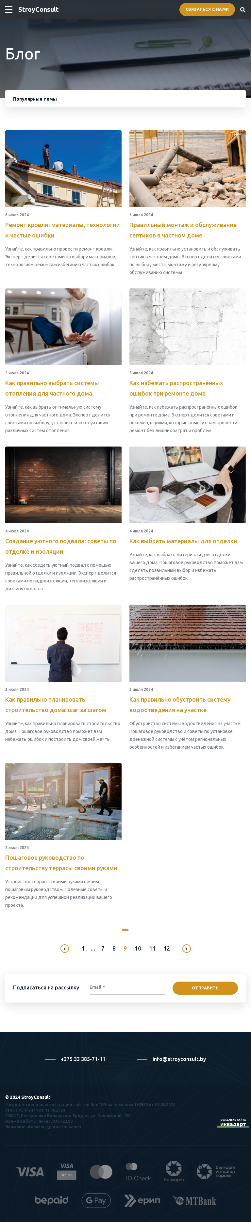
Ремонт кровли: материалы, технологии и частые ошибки (62, 229)
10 (138, 948)
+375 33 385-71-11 (83, 1059)
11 (152, 948)
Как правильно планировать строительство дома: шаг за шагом (55, 704)
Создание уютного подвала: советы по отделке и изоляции (60, 546)
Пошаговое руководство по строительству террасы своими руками (61, 862)
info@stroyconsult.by (179, 1059)
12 (166, 948)
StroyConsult (38, 9)
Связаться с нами (207, 9)
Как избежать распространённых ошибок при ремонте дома (176, 388)
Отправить (205, 988)
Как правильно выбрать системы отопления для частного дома (52, 388)
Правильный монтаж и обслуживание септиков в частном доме (183, 229)
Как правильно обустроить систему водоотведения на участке (179, 704)
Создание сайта (233, 1120)
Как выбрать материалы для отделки (183, 541)
